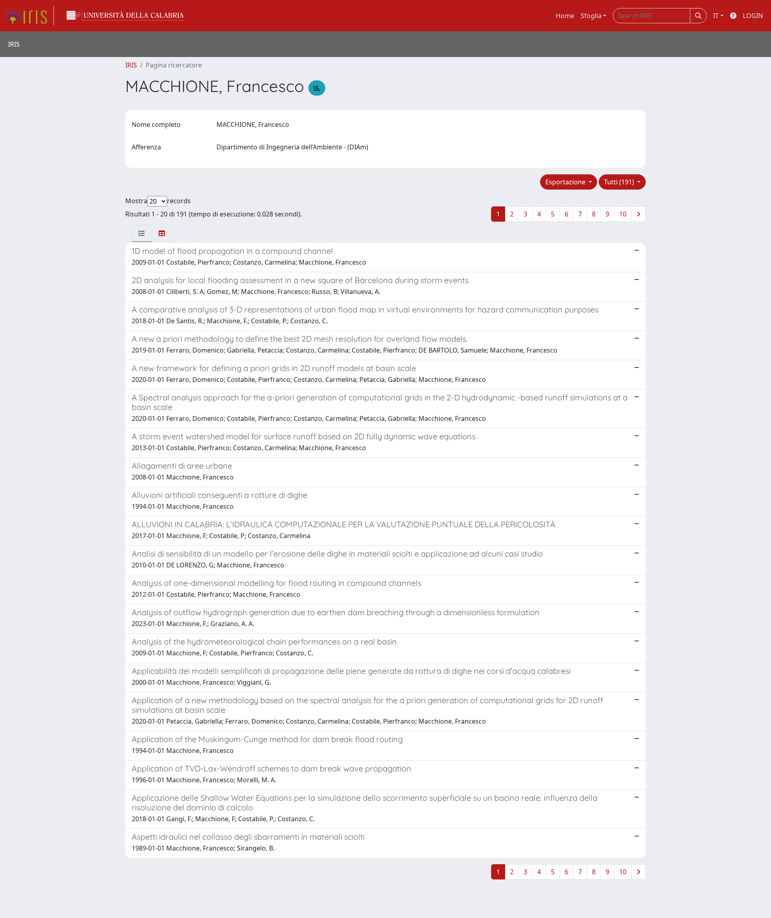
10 (622, 214)
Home (565, 15)
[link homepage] (29, 15)
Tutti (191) (620, 181)
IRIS (131, 65)
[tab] (142, 233)
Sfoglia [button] (591, 15)
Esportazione (566, 181)
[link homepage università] (125, 15)
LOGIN (753, 15)
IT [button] (716, 15)
